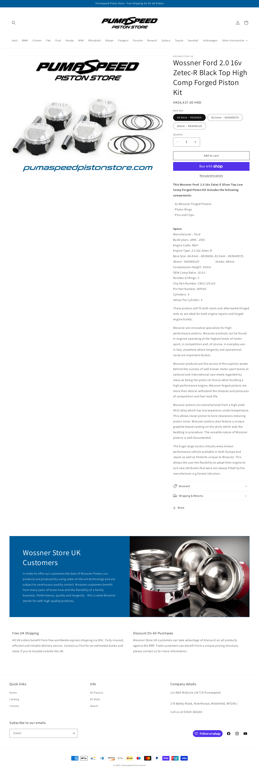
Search (94, 706)
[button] (13, 23)
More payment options (211, 175)
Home (13, 692)
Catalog (14, 699)
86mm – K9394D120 (189, 126)
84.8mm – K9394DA (189, 117)
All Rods (95, 699)
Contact (14, 706)
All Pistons (96, 692)
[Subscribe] (73, 733)
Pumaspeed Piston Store (133, 765)
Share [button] (180, 507)
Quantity (178, 134)
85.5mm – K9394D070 (225, 117)
